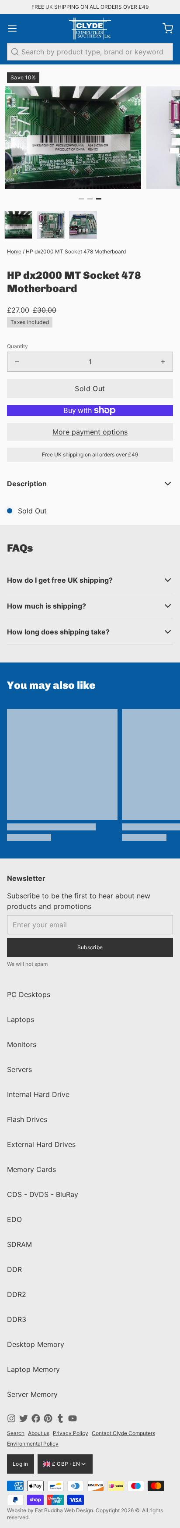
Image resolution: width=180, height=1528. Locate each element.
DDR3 (16, 1319)
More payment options (90, 431)
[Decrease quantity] (17, 361)
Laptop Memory (33, 1369)
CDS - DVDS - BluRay (42, 1194)
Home (14, 251)
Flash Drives (27, 1119)
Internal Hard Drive (38, 1094)
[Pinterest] (48, 1418)
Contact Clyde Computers (123, 1433)
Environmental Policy (33, 1443)
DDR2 (16, 1294)
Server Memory (32, 1394)
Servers (19, 1069)
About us (38, 1433)
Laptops (20, 1019)
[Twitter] (23, 1418)
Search (15, 1433)
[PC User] (90, 28)
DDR (14, 1269)
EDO (14, 1219)
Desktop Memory (35, 1344)
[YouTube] (72, 1418)
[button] (90, 388)
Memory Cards (31, 1169)
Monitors (21, 1044)
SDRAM (19, 1244)
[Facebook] (35, 1418)
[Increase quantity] (163, 361)
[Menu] (15, 28)
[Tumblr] (60, 1418)
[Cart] (164, 28)
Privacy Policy (70, 1433)
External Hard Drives (41, 1144)
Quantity (17, 346)
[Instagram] (11, 1418)
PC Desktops (28, 994)
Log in (20, 1463)
